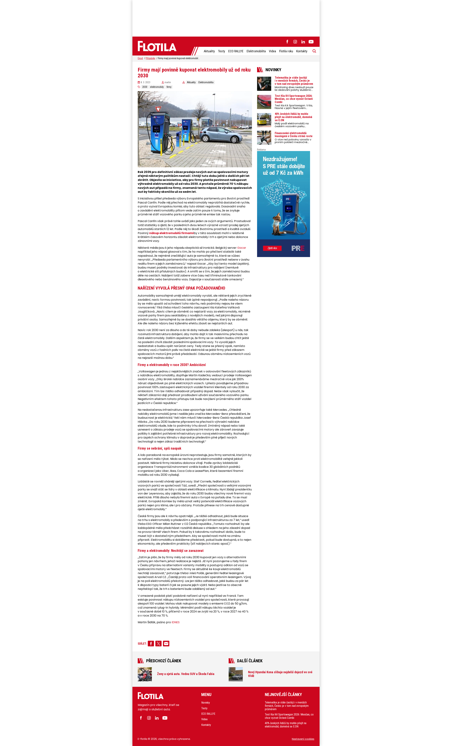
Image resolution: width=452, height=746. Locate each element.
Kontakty (301, 51)
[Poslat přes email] (166, 643)
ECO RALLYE (235, 51)
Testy (221, 51)
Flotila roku (286, 51)
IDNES (176, 622)
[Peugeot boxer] (285, 204)
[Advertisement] (226, 17)
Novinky (205, 702)
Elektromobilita (256, 51)
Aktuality (209, 51)
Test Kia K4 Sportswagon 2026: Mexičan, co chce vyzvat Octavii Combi (289, 716)
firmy (169, 86)
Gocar (241, 248)
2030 (144, 86)
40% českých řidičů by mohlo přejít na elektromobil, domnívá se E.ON (285, 724)
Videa (272, 51)
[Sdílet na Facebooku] (151, 643)
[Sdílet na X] (158, 643)
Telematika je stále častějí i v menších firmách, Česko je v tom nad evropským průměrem (287, 706)
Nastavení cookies (303, 739)
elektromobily (157, 86)
